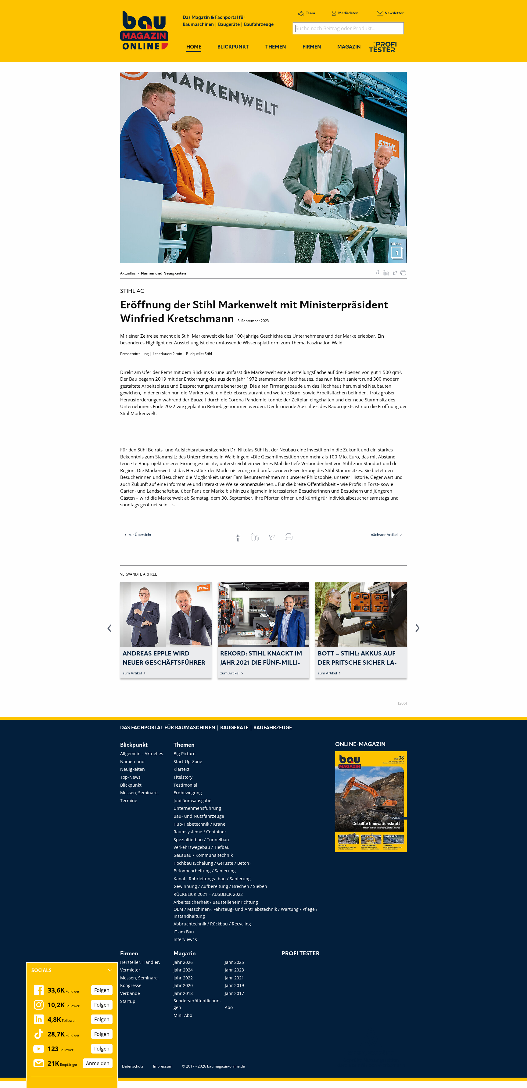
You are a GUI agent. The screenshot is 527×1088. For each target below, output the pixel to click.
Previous (109, 631)
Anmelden (97, 1063)
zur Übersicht (139, 534)
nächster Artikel (385, 534)
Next (417, 631)
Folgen (101, 990)
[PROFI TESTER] (382, 47)
